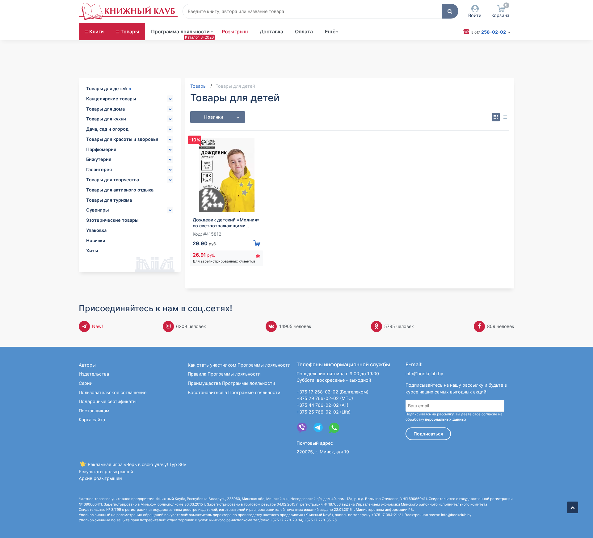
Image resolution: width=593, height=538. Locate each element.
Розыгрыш (235, 31)
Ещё (330, 31)
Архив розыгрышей (100, 478)
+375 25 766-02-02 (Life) (323, 411)
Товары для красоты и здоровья (122, 139)
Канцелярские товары (111, 98)
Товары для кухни (106, 118)
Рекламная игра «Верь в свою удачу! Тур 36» (136, 464)
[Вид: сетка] (496, 117)
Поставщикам (94, 410)
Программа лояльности (180, 31)
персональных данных (445, 419)
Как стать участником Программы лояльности (239, 365)
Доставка (271, 31)
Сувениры (97, 209)
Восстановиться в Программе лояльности (234, 392)
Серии (86, 383)
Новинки (95, 240)
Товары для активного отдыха (120, 189)
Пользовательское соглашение (112, 392)
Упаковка (96, 230)
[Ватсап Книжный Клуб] (334, 427)
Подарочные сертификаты (108, 401)
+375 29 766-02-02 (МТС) (324, 398)
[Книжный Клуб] (128, 11)
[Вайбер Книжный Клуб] (302, 427)
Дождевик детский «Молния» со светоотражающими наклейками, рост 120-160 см (226, 223)
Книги (96, 31)
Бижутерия (98, 159)
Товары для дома (105, 108)
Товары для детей (106, 88)
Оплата (304, 31)
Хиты (92, 250)
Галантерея (99, 169)
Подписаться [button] (428, 433)
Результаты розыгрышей (106, 471)
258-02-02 (489, 32)
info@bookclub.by (424, 373)
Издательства (94, 373)
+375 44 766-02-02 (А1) (322, 405)
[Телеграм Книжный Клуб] (318, 427)
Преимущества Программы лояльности (231, 383)
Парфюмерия (101, 149)
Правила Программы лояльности (224, 373)
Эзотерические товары (112, 220)
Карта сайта (92, 419)
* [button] (258, 258)
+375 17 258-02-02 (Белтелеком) (332, 391)
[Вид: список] (505, 117)
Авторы (87, 365)
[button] (450, 11)
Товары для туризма (109, 200)
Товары (129, 31)
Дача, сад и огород (107, 129)
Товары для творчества (112, 179)
